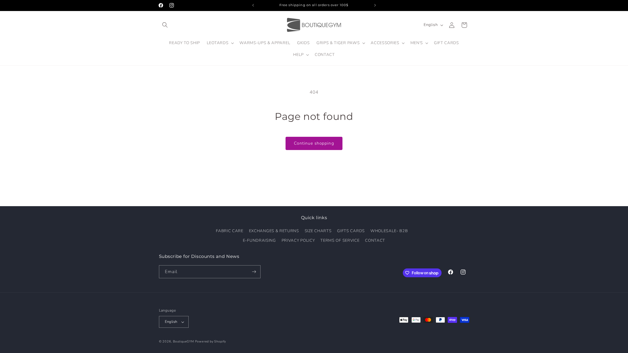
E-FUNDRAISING (259, 240)
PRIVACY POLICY (298, 240)
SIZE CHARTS (318, 231)
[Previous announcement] (253, 5)
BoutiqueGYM (183, 341)
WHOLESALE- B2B (389, 231)
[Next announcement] (374, 5)
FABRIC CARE (229, 231)
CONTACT (375, 240)
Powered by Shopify (210, 341)
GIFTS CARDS (351, 231)
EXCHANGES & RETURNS (274, 231)
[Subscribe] (254, 271)
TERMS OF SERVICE (339, 240)
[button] (165, 25)
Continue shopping (314, 143)
